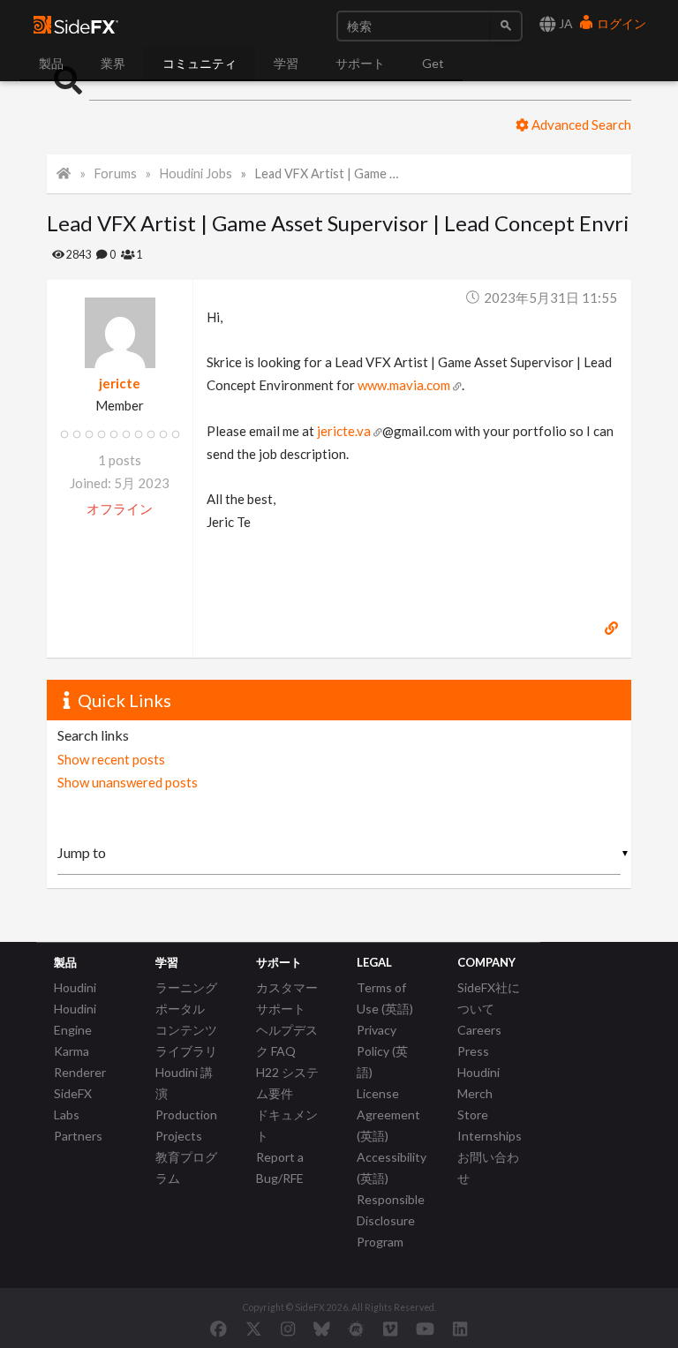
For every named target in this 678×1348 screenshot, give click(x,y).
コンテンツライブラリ (186, 1040)
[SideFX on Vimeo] (390, 1328)
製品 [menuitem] (51, 63)
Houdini (75, 987)
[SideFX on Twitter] (253, 1328)
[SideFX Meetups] (356, 1328)
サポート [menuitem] (360, 63)
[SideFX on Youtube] (425, 1328)
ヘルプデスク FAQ (287, 1040)
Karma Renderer (80, 1061)
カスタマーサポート (287, 998)
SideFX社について (488, 998)
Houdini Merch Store (478, 1093)
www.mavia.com (404, 385)
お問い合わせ (488, 1167)
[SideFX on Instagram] (288, 1328)
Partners (78, 1135)
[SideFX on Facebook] (218, 1328)
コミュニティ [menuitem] (199, 63)
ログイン (620, 23)
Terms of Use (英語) (385, 998)
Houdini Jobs (196, 173)
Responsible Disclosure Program (391, 1220)
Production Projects (186, 1125)
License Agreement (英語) (388, 1114)
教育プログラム (186, 1167)
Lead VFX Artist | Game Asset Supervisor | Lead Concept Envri (329, 173)
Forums (115, 173)
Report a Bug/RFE (280, 1167)
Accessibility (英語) (391, 1167)
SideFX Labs (73, 1104)
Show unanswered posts (127, 782)
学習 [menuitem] (286, 63)
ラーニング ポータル (186, 998)
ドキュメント (287, 1125)
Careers (479, 1029)
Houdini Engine (75, 1019)
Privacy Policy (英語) (382, 1051)
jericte (119, 383)
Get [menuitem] (433, 63)
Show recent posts (111, 759)
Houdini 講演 (184, 1083)
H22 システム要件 (287, 1083)
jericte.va (344, 431)
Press (473, 1050)
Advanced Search (580, 124)
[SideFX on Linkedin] (460, 1328)
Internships (489, 1135)
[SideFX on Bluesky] (321, 1328)
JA (564, 23)
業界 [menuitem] (113, 63)
